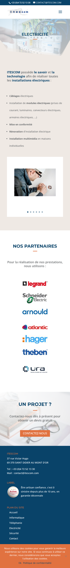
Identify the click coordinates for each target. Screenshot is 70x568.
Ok (20, 563)
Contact (13, 538)
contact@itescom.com (26, 473)
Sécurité (14, 533)
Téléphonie (15, 522)
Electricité (15, 528)
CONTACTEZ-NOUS (35, 433)
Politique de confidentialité (37, 563)
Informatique (16, 517)
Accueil (13, 512)
